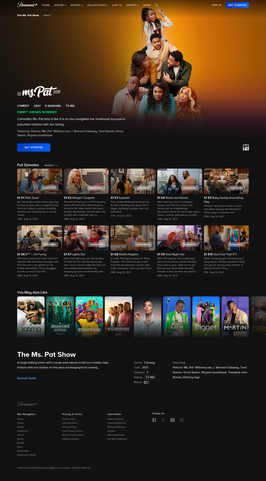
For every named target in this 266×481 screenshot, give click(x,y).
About (46, 15)
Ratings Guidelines (116, 427)
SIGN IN (216, 5)
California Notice (70, 439)
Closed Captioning (116, 423)
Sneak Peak (23, 451)
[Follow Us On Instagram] (181, 420)
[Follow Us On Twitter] (163, 420)
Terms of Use (68, 419)
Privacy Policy (69, 427)
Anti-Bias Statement (117, 439)
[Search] (157, 5)
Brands (20, 443)
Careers (111, 431)
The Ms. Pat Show (28, 15)
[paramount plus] (27, 5)
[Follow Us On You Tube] (172, 420)
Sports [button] (132, 5)
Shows (20, 423)
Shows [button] (59, 5)
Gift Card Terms (70, 423)
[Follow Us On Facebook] (154, 420)
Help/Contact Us (115, 419)
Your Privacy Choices (72, 431)
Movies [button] (76, 5)
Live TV (117, 5)
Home (46, 5)
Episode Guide (26, 378)
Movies (20, 427)
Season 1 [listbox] (50, 165)
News (147, 5)
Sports (20, 439)
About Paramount (116, 435)
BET (146, 382)
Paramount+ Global (26, 455)
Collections (22, 431)
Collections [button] (96, 5)
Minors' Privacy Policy (73, 435)
